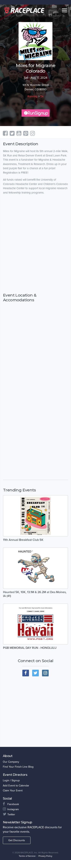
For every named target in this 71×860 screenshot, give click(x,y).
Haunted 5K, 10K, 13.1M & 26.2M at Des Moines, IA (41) (34, 594)
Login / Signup (11, 780)
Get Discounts (16, 840)
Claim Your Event (13, 790)
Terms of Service (27, 856)
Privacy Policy (45, 856)
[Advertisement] (35, 266)
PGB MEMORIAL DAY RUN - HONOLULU (29, 648)
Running (32, 96)
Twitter (11, 814)
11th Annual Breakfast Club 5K (23, 540)
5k (42, 96)
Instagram (13, 809)
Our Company (11, 761)
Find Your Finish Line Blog (18, 766)
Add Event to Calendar (16, 785)
